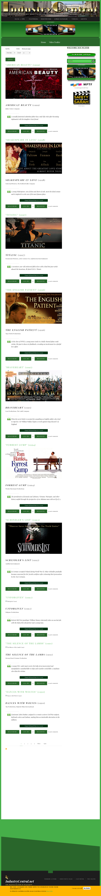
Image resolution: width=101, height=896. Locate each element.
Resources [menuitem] (44, 19)
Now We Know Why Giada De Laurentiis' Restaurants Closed (20, 869)
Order (18, 49)
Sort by (8, 49)
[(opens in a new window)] (81, 85)
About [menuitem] (82, 19)
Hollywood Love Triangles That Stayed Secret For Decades (56, 853)
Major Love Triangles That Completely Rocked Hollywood (32, 853)
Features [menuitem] (32, 19)
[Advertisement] (50, 30)
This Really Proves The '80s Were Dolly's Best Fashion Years (44, 869)
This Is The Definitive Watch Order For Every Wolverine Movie (80, 869)
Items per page (26, 49)
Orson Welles (75, 785)
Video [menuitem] (73, 19)
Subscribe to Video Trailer (6, 748)
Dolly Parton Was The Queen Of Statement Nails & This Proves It (33, 869)
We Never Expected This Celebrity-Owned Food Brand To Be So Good (44, 853)
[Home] (7, 877)
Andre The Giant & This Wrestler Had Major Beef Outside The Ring (20, 853)
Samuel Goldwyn (25, 785)
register (41, 131)
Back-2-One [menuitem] (20, 19)
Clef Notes (80, 879)
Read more (13, 132)
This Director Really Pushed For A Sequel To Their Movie (68, 869)
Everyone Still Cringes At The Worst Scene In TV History (68, 853)
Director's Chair (66, 879)
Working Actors (50, 879)
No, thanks (87, 888)
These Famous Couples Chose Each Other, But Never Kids (80, 853)
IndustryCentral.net (20, 881)
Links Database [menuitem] (61, 19)
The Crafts (91, 879)
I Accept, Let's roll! (77, 888)
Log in (26, 131)
